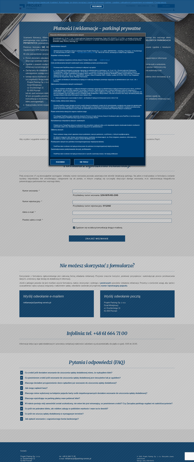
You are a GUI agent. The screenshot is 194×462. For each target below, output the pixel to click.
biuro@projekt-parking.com (86, 52)
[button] (60, 162)
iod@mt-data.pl (105, 60)
